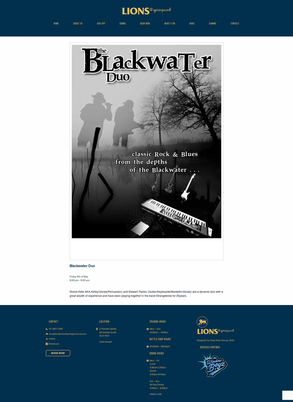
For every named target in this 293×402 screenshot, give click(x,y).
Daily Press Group (219, 340)
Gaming (212, 23)
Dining (123, 23)
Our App (101, 23)
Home (56, 23)
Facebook (54, 343)
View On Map (105, 342)
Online (52, 338)
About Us (78, 23)
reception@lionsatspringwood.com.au (67, 334)
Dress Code (156, 394)
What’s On (170, 23)
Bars (192, 23)
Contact (235, 23)
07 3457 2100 (56, 328)
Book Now (145, 23)
